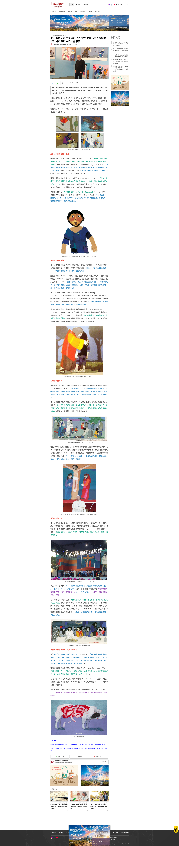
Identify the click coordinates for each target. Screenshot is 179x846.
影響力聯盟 (82, 11)
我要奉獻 (104, 761)
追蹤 (76, 44)
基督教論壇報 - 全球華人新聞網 (57, 4)
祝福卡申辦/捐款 (125, 833)
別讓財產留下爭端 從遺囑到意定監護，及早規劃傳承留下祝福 (59, 807)
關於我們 (54, 833)
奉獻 (121, 5)
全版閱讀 (85, 5)
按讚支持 (80, 757)
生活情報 (90, 11)
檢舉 (108, 43)
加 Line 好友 (61, 757)
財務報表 (115, 833)
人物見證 (70, 11)
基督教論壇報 (62, 11)
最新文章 (54, 11)
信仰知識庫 (97, 11)
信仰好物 (78, 5)
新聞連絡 (61, 833)
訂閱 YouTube (99, 757)
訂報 (117, 5)
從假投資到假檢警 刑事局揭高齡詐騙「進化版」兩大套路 (79, 807)
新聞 (72, 5)
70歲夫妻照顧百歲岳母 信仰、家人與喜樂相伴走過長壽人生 (98, 807)
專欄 (76, 11)
